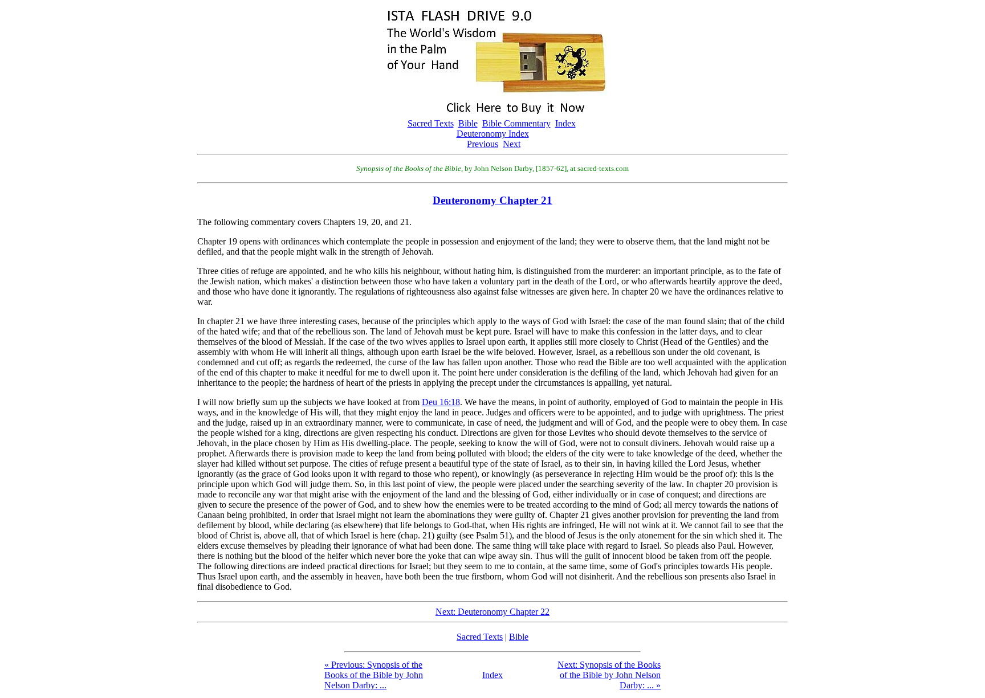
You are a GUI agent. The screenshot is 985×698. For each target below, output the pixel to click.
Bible (468, 123)
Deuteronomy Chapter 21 (492, 200)
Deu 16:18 (441, 402)
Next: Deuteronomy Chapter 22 (492, 612)
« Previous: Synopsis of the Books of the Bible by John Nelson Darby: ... (373, 675)
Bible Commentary (516, 123)
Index (565, 123)
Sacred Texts (431, 123)
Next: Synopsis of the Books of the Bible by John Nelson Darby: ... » (609, 675)
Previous (482, 144)
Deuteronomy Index (493, 133)
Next (511, 144)
